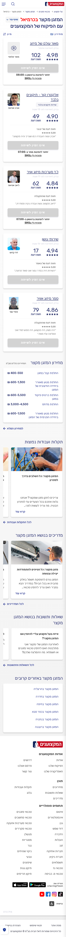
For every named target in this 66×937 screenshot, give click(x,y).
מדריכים (58, 798)
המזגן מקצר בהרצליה (46, 689)
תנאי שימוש (36, 925)
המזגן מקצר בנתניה (47, 719)
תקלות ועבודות (23, 787)
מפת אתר (56, 925)
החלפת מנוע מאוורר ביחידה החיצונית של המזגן (46, 386)
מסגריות (27, 840)
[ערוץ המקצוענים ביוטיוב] (43, 894)
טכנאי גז (58, 868)
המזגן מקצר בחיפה (47, 704)
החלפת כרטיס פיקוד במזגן (46, 396)
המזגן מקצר (30, 11)
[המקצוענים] (54, 4)
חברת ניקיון (56, 856)
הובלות (59, 840)
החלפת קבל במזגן (47, 373)
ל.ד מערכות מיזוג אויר (42, 172)
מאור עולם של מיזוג (44, 43)
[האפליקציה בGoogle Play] (37, 884)
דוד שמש (58, 828)
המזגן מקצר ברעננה (46, 727)
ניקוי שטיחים (24, 851)
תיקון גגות (26, 868)
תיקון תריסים (24, 873)
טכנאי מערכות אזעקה (19, 823)
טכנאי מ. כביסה (54, 873)
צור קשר (27, 771)
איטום (59, 811)
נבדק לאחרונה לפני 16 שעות (45, 243)
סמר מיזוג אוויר (47, 298)
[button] (8, 34)
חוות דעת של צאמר (46, 263)
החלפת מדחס (50, 404)
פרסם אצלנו (25, 765)
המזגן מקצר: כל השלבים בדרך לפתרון (40, 478)
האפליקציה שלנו (53, 771)
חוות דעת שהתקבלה (45, 196)
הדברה (59, 834)
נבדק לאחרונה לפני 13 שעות (45, 109)
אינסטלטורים (55, 817)
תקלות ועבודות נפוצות (44, 441)
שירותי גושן (50, 239)
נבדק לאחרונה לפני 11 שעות (45, 176)
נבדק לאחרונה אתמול (48, 48)
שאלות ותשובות (54, 792)
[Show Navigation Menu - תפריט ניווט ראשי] (4, 4)
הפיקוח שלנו (56, 765)
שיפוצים (27, 862)
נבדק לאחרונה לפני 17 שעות (45, 303)
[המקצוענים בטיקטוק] (60, 894)
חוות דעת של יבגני (46, 129)
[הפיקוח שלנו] (4, 930)
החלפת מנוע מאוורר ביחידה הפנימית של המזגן (43, 415)
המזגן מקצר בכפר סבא (45, 711)
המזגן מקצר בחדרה (47, 696)
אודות (59, 760)
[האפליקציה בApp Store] (20, 884)
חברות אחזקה (55, 851)
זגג (61, 845)
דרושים (27, 760)
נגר (30, 845)
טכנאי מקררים (23, 828)
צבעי (29, 856)
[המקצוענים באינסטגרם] (55, 894)
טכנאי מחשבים (23, 817)
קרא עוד (20, 511)
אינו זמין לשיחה (33, 68)
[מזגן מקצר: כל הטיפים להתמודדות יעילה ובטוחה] (36, 554)
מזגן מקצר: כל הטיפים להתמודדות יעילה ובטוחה (37, 571)
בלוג (29, 792)
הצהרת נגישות (13, 925)
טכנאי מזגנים (44, 11)
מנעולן (28, 834)
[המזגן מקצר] (36, 460)
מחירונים (58, 787)
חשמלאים (57, 862)
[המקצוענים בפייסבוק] (49, 894)
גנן (61, 823)
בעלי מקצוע (59, 11)
